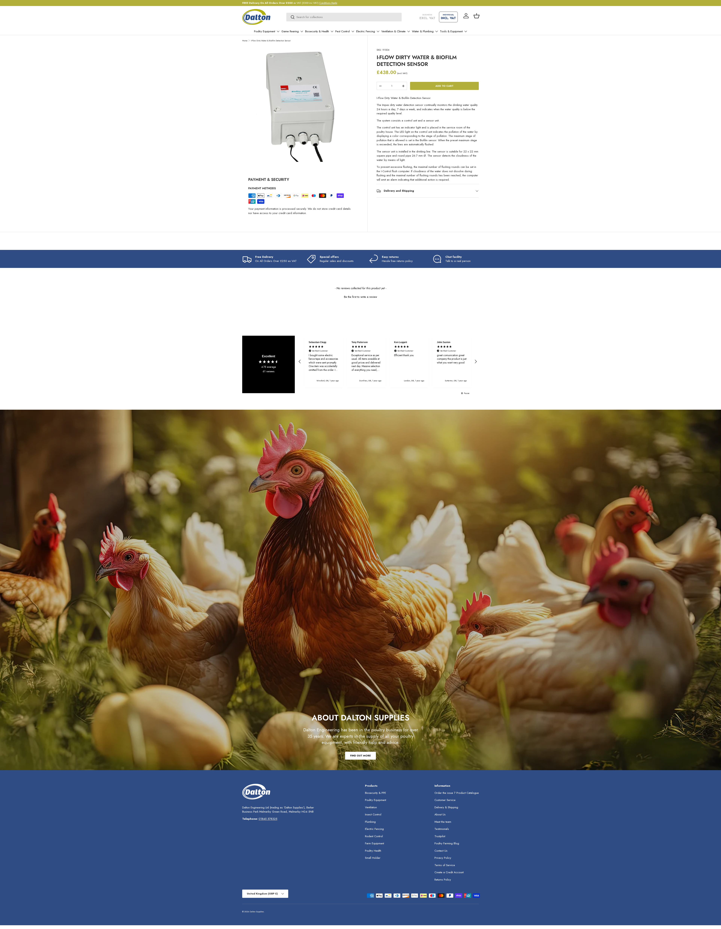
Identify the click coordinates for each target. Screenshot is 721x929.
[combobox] (344, 17)
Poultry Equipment (264, 31)
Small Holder (372, 858)
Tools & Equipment (451, 31)
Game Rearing (290, 31)
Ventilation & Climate (393, 31)
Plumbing (370, 822)
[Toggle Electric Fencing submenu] (378, 31)
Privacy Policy (442, 858)
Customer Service (445, 800)
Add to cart (444, 86)
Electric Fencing (365, 31)
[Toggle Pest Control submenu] (353, 31)
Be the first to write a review (360, 297)
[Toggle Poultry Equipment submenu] (278, 31)
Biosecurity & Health (317, 31)
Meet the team (442, 822)
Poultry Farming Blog (446, 843)
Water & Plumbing (423, 31)
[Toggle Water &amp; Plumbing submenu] (436, 31)
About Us (440, 814)
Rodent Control (374, 836)
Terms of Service (444, 865)
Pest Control (342, 31)
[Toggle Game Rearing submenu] (301, 31)
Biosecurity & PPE (375, 793)
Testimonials (441, 829)
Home (244, 40)
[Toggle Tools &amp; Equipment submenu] (465, 31)
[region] (388, 361)
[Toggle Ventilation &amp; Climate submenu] (408, 31)
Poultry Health (373, 851)
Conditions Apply (328, 3)
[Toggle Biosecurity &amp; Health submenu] (332, 31)
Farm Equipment (374, 843)
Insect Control (373, 814)
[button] (476, 16)
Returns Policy (442, 880)
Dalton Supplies (257, 911)
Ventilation (371, 807)
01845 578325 (268, 819)
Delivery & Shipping (446, 807)
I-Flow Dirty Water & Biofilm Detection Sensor (271, 40)
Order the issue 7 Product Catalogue (456, 793)
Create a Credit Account (449, 872)
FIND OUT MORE (360, 755)
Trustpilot (439, 836)
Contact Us (440, 851)
